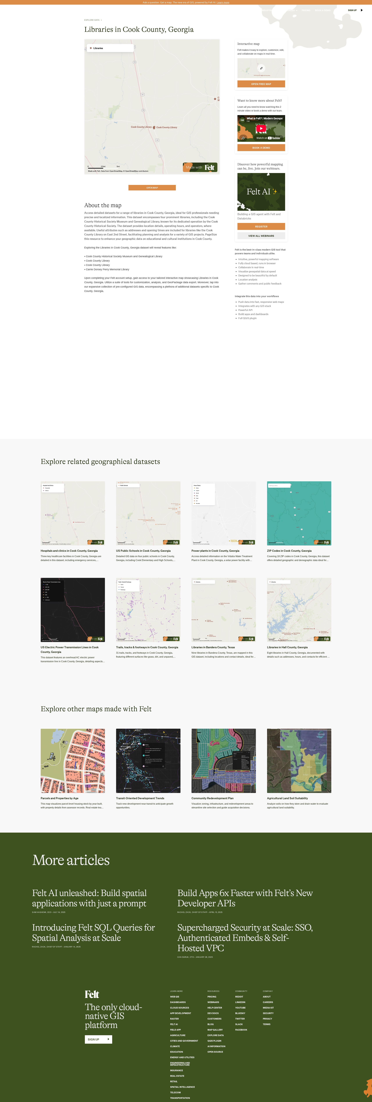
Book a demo (261, 147)
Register (261, 226)
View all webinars (261, 235)
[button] (249, 10)
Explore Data (91, 20)
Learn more (223, 2)
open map (152, 187)
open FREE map (261, 83)
